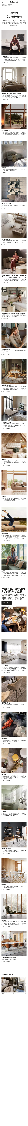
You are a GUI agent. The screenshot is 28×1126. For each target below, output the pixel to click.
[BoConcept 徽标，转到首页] (14, 2)
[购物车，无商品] (25, 2)
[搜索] (25, 5)
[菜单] (2, 2)
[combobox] (14, 5)
